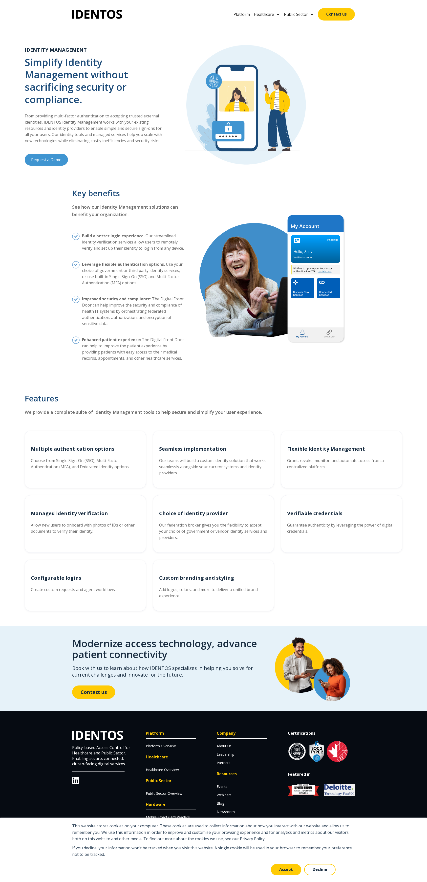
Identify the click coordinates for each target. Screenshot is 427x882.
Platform (242, 14)
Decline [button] (320, 869)
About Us (224, 746)
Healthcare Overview (162, 769)
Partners (223, 762)
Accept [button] (286, 869)
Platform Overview (161, 746)
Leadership (225, 754)
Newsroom (226, 811)
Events (222, 786)
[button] (267, 14)
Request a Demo (46, 159)
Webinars (224, 795)
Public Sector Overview (164, 793)
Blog (220, 803)
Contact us (336, 14)
